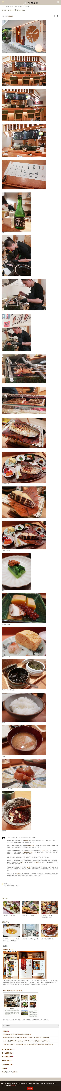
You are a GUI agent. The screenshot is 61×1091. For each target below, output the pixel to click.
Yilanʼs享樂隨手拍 (9, 6)
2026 (16, 6)
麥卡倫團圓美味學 (7, 1056)
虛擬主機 (15, 1072)
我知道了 (30, 1088)
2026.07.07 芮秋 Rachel (47, 939)
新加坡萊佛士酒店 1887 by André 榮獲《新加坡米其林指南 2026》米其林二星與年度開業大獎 (26, 1037)
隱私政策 (13, 1085)
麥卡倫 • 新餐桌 (6, 1060)
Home (3, 6)
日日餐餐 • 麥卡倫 (7, 1064)
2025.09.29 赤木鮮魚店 (28, 915)
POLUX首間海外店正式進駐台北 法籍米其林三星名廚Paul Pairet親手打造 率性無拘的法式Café (26, 1041)
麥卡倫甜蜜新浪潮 (7, 1053)
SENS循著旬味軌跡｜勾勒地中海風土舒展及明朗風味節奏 (17, 1034)
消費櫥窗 (5, 1031)
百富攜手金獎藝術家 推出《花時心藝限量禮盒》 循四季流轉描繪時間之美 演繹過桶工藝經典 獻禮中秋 (28, 1044)
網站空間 (4, 1072)
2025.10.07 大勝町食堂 (9, 915)
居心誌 (4, 1068)
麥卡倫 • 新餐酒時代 (7, 1049)
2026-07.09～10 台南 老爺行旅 (30, 939)
